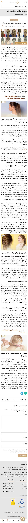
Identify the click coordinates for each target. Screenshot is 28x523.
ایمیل (25, 437)
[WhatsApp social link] (25, 393)
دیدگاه (25, 414)
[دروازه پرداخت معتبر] (13, 501)
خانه (26, 14)
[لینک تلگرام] (21, 393)
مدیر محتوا (21, 26)
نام (26, 431)
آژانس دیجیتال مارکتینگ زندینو (14, 516)
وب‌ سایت (24, 443)
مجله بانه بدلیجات (19, 14)
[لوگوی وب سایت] (14, 2)
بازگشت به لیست (14, 399)
